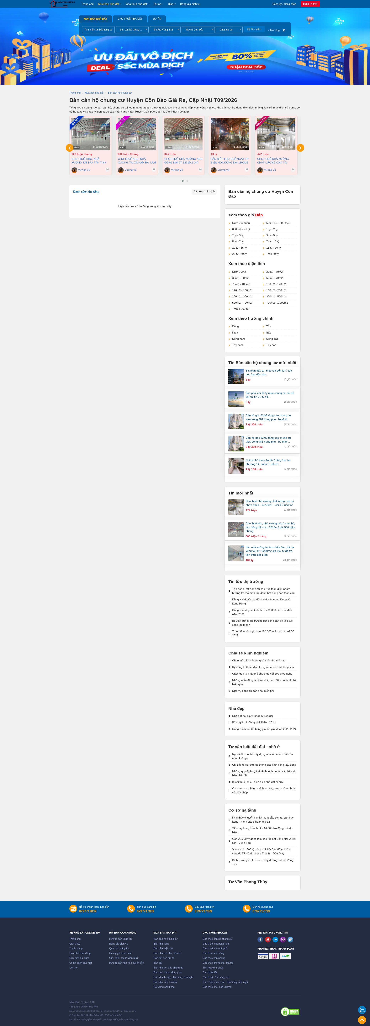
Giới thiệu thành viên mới (123, 958)
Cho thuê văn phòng (214, 958)
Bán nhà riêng (161, 943)
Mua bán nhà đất (108, 3)
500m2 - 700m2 (242, 302)
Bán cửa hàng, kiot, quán (168, 972)
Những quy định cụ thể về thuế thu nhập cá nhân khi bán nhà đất (264, 773)
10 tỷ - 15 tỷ (239, 247)
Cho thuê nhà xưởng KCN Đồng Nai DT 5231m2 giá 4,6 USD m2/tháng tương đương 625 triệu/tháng (183, 160)
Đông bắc (272, 338)
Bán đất (158, 963)
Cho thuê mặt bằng (213, 953)
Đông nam (238, 338)
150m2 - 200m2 (276, 290)
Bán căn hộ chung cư (166, 939)
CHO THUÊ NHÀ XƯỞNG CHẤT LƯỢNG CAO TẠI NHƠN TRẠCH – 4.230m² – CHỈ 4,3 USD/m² (274, 160)
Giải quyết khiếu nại (120, 953)
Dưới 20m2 (239, 271)
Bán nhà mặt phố (163, 948)
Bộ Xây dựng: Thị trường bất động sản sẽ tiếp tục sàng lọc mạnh (262, 622)
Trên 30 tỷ (272, 253)
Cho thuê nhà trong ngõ (216, 943)
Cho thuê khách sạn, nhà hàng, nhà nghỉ (225, 982)
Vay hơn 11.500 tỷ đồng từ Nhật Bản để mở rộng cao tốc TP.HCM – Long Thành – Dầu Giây (262, 851)
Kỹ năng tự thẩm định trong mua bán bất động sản (263, 667)
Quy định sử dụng (79, 958)
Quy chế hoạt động (80, 953)
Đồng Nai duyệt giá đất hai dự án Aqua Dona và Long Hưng (261, 601)
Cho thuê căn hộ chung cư (217, 939)
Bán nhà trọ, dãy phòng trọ (168, 967)
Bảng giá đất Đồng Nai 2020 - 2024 (253, 722)
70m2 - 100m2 (241, 284)
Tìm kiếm (255, 29)
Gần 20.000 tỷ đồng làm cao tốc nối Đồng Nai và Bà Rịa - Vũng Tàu (264, 840)
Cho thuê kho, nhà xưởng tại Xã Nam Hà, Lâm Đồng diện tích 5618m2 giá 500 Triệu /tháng (137, 160)
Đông (235, 326)
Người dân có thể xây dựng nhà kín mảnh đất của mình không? (262, 756)
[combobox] (132, 29)
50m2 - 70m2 (274, 277)
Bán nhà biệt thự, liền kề (167, 953)
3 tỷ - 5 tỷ (272, 235)
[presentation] (69, 148)
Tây (268, 326)
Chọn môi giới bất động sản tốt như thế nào (258, 660)
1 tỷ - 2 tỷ (272, 229)
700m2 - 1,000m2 (277, 302)
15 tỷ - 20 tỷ (273, 247)
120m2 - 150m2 (242, 290)
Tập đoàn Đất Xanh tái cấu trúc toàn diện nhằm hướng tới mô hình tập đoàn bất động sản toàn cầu (263, 590)
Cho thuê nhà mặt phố (215, 948)
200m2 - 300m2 (242, 296)
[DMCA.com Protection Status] (290, 1012)
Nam (235, 332)
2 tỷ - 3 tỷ (238, 235)
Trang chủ (87, 3)
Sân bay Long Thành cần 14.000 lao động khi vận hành (262, 830)
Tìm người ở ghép (213, 967)
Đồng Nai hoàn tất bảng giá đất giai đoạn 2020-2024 (264, 729)
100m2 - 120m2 (276, 284)
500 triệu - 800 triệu (278, 222)
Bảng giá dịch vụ (190, 3)
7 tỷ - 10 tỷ (272, 241)
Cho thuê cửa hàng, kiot (216, 977)
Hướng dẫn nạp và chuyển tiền (126, 963)
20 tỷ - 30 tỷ (239, 253)
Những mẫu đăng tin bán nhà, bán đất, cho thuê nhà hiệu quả (264, 682)
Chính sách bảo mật (80, 963)
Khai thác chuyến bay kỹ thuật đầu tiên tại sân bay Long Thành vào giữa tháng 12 (262, 819)
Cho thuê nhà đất (136, 3)
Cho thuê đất (210, 972)
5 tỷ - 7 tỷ (238, 241)
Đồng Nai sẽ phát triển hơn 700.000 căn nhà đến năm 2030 (262, 612)
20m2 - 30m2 (274, 271)
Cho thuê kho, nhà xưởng (217, 987)
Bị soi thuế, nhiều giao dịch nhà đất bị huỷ (257, 781)
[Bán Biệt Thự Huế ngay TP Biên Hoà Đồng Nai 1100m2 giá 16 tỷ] (230, 134)
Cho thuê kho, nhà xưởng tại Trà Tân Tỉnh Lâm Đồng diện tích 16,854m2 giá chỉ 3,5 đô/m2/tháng (88, 160)
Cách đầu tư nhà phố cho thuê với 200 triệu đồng (262, 673)
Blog (170, 3)
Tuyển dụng (75, 948)
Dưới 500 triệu (241, 222)
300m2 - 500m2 (276, 296)
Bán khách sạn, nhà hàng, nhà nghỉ (173, 977)
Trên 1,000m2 (240, 308)
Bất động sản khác (164, 987)
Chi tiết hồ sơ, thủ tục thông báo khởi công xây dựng (264, 764)
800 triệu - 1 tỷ (241, 229)
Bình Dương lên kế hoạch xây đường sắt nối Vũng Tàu (262, 862)
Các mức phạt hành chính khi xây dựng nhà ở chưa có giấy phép (263, 790)
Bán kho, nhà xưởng (165, 982)
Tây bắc (271, 344)
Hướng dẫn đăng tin (120, 939)
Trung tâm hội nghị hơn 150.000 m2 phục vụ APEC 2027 (263, 633)
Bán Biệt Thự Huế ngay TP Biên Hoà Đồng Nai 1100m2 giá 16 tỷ (229, 160)
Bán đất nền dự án (164, 958)
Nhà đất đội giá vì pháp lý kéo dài (252, 715)
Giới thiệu (74, 943)
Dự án (157, 3)
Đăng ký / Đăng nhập (284, 4)
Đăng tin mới (310, 3)
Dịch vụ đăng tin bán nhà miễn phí (253, 690)
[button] (182, 181)
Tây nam (237, 344)
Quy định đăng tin (119, 948)
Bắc (268, 332)
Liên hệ (73, 967)
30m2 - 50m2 (240, 277)
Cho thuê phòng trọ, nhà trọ (218, 963)
